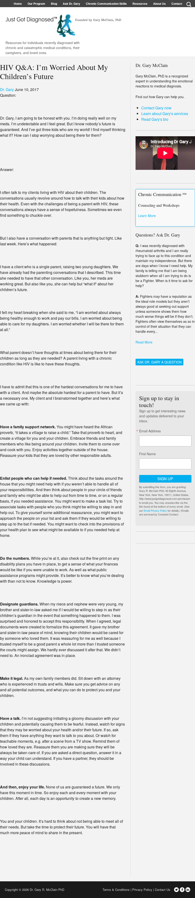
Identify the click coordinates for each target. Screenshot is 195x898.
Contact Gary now (156, 108)
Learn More (147, 215)
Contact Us (162, 889)
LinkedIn (187, 889)
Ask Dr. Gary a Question (159, 362)
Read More (144, 342)
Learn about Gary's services (164, 113)
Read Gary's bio (154, 119)
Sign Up (165, 478)
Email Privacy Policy (155, 510)
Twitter (176, 889)
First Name (147, 453)
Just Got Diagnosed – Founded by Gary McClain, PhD (62, 23)
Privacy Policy (142, 889)
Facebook (182, 889)
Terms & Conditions (116, 889)
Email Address (150, 431)
